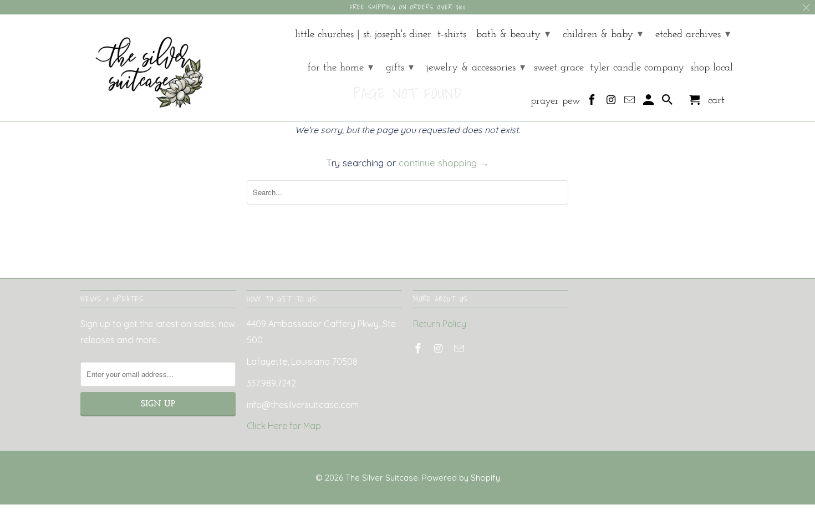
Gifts (400, 68)
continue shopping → (444, 163)
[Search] (668, 102)
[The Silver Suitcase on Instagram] (611, 102)
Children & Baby (603, 34)
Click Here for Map (284, 425)
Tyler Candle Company (637, 68)
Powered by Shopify (461, 477)
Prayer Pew (555, 101)
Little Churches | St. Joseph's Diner (363, 34)
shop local (711, 68)
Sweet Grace (559, 68)
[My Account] (649, 102)
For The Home (340, 68)
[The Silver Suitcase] (142, 68)
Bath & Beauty (513, 34)
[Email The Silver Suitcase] (630, 102)
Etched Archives (692, 34)
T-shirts (451, 34)
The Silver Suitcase (381, 477)
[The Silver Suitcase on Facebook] (593, 102)
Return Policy (439, 323)
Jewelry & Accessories (475, 68)
